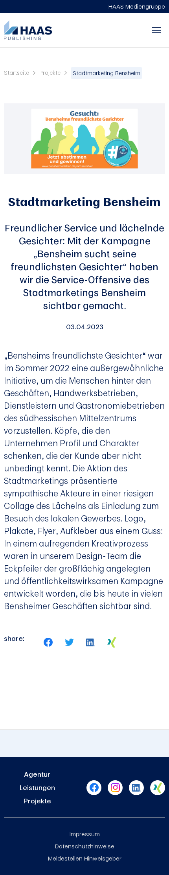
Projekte (50, 73)
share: (14, 638)
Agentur (37, 774)
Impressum (85, 834)
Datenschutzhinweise (84, 846)
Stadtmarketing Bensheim (106, 73)
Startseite (16, 73)
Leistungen (37, 787)
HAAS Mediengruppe (136, 6)
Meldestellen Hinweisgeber (84, 858)
